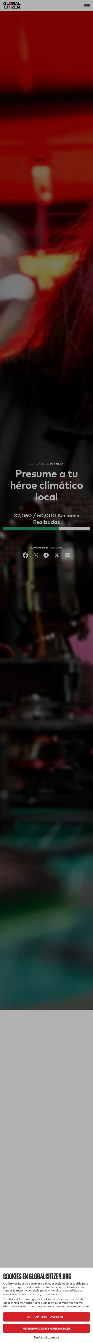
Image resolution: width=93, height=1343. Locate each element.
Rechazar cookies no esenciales (46, 1328)
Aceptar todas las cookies (46, 1317)
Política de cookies (46, 1337)
